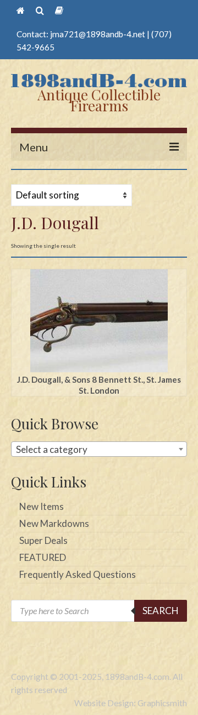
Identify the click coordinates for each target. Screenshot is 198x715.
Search (160, 610)
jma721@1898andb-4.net (97, 34)
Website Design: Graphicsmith (130, 703)
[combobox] (99, 449)
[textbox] (99, 449)
